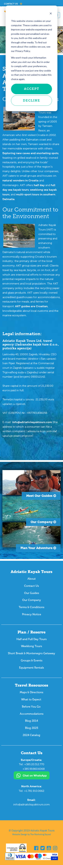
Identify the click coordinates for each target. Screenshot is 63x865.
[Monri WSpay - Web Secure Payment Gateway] (20, 848)
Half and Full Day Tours (31, 639)
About (31, 578)
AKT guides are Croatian (31, 306)
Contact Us (11, 3)
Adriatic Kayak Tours (31, 571)
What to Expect (31, 699)
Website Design (19, 834)
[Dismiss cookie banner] (51, 14)
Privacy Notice (31, 614)
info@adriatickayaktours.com (32, 422)
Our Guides (31, 593)
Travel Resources (31, 685)
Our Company (31, 600)
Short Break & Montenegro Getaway (31, 653)
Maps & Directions (31, 692)
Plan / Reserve (32, 632)
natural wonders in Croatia (20, 180)
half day (39, 185)
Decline (31, 100)
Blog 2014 (31, 720)
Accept (31, 89)
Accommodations (31, 713)
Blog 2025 (31, 728)
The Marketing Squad (40, 834)
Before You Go (31, 706)
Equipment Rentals (31, 667)
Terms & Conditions (31, 607)
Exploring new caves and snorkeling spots (30, 153)
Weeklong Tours (31, 646)
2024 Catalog (31, 735)
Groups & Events (31, 660)
